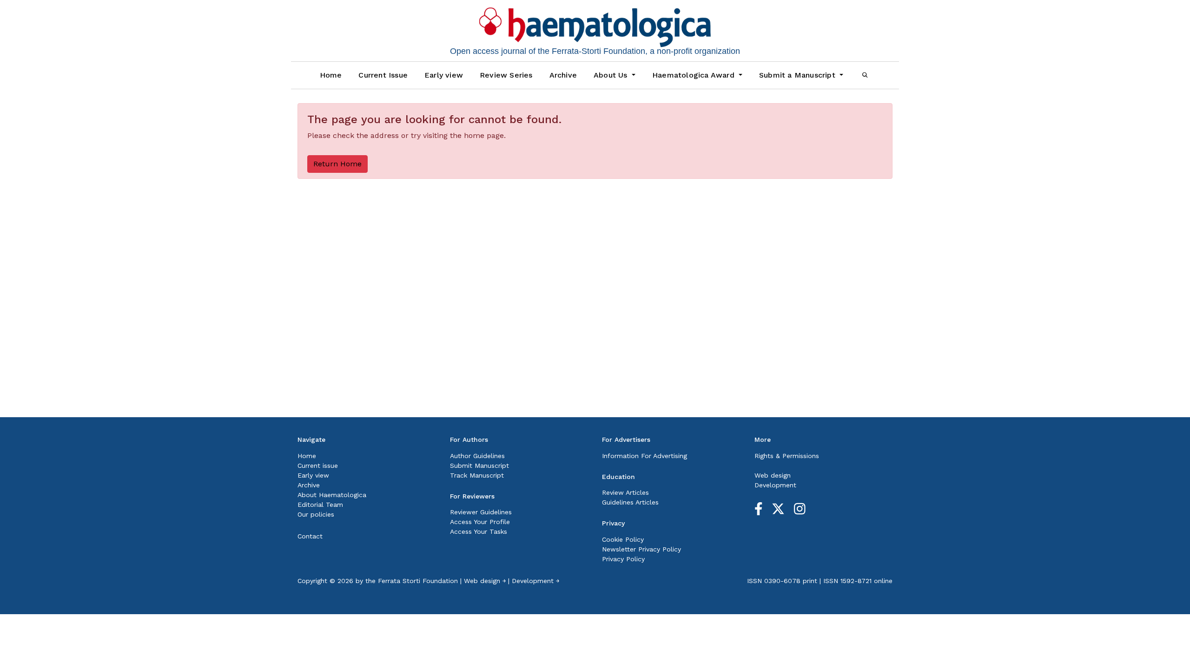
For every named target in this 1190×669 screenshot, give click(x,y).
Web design (772, 475)
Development (775, 485)
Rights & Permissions (786, 455)
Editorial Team (320, 504)
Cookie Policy (623, 539)
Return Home (337, 163)
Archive (563, 75)
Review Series (506, 75)
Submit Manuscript (479, 465)
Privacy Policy (623, 559)
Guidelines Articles (630, 502)
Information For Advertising (644, 455)
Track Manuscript (477, 475)
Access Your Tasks (478, 531)
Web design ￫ (485, 580)
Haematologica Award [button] (694, 75)
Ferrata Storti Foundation (418, 580)
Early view (443, 75)
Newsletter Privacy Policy (641, 549)
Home (331, 75)
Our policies (316, 514)
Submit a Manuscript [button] (798, 75)
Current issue (318, 465)
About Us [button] (612, 75)
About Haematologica (332, 494)
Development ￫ (535, 580)
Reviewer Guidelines (481, 512)
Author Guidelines (477, 455)
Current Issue (383, 75)
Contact (310, 536)
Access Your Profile (480, 521)
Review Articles (625, 492)
